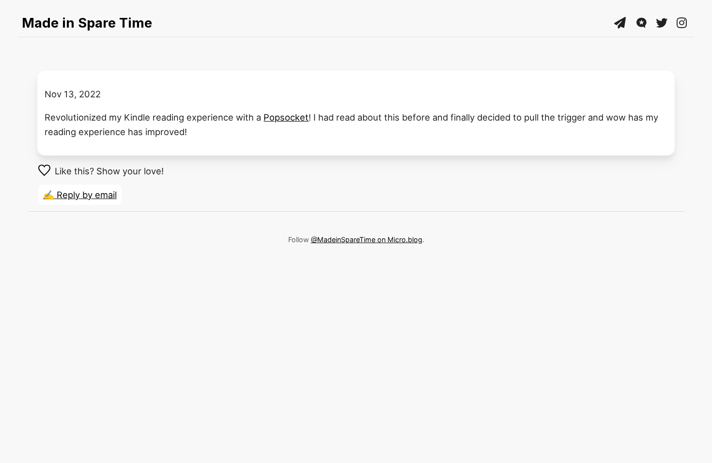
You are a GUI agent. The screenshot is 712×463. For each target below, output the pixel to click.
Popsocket (286, 117)
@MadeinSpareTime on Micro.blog (366, 239)
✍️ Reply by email (80, 194)
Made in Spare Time (87, 23)
